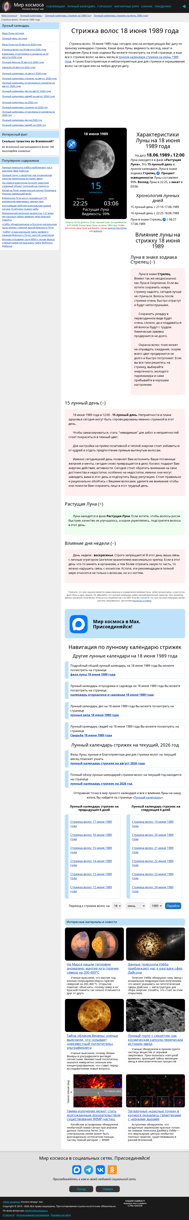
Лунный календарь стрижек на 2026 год (25, 107)
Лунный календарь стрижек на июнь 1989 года (121, 15)
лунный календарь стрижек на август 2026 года (107, 763)
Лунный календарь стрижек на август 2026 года (29, 78)
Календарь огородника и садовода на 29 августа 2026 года (25, 55)
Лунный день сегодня (14, 38)
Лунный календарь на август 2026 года (24, 73)
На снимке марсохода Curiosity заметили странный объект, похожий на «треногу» (25, 184)
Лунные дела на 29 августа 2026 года (23, 62)
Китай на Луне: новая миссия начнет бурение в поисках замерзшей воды (29, 192)
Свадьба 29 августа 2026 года (18, 67)
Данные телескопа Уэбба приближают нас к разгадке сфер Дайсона (27, 169)
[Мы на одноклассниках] (112, 1170)
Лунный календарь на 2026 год (19, 102)
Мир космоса (9, 15)
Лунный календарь (81, 6)
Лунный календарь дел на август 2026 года (26, 91)
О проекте (9, 1215)
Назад (81, 1189)
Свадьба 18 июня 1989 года (91, 735)
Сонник (146, 6)
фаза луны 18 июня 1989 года (93, 674)
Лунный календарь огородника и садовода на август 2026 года (28, 84)
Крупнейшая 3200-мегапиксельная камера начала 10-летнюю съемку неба (26, 207)
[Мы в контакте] (100, 1170)
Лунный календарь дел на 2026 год (22, 120)
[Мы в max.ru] (114, 633)
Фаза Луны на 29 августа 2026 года (21, 44)
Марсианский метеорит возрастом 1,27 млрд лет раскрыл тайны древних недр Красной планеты (28, 216)
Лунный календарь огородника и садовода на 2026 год (28, 113)
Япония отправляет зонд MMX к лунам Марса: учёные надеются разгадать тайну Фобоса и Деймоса (28, 243)
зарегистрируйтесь (117, 228)
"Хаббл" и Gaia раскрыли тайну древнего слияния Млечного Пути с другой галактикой (28, 233)
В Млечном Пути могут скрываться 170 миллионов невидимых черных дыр (24, 200)
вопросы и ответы (142, 600)
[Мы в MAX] (77, 1170)
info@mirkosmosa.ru (36, 1210)
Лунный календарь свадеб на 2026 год (24, 125)
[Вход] (184, 6)
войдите (98, 231)
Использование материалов (32, 1215)
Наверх (108, 1189)
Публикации (55, 6)
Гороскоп (104, 6)
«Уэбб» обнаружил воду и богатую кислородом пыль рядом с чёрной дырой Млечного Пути (29, 226)
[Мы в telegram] (89, 1170)
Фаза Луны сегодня (13, 33)
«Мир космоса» (12, 1201)
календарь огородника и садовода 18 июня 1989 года (112, 695)
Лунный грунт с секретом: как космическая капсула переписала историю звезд (27, 177)
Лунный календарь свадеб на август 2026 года (28, 96)
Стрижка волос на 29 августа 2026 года (24, 49)
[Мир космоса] (6, 6)
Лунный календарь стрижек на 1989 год (68, 15)
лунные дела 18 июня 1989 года (94, 715)
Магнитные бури (126, 6)
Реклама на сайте (61, 1215)
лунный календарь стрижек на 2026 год (101, 784)
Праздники (163, 6)
